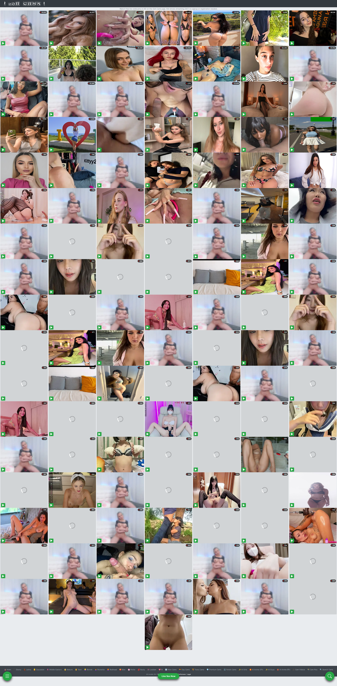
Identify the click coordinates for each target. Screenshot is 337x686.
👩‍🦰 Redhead (112, 669)
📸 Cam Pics (312, 669)
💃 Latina (27, 669)
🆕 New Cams (171, 669)
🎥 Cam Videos (299, 669)
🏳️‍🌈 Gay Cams (184, 669)
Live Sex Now (168, 676)
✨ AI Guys (270, 669)
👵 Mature (68, 669)
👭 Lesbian (151, 669)
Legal (189, 674)
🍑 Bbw (122, 669)
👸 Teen (78, 669)
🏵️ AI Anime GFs (256, 669)
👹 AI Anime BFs (283, 669)
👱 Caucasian (38, 669)
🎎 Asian (7, 669)
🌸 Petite (131, 669)
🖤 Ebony (17, 669)
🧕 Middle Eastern (54, 669)
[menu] (7, 676)
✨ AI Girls (243, 669)
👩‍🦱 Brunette (100, 669)
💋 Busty (141, 669)
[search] (329, 676)
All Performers (181, 674)
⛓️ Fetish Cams (230, 669)
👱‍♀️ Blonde (88, 669)
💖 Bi (161, 669)
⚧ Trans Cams (198, 669)
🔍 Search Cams (326, 669)
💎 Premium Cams (214, 669)
